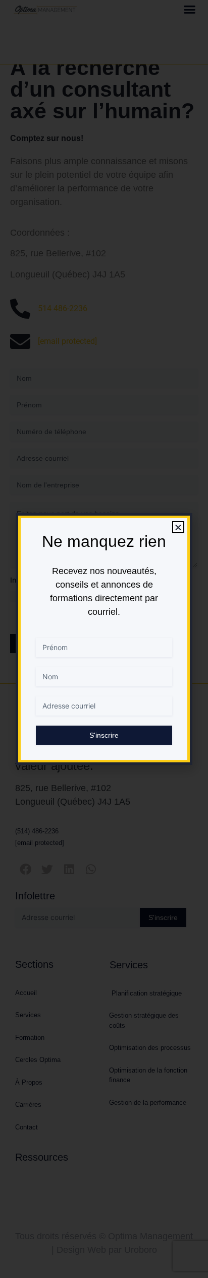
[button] (178, 527)
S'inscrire (104, 735)
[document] (104, 639)
